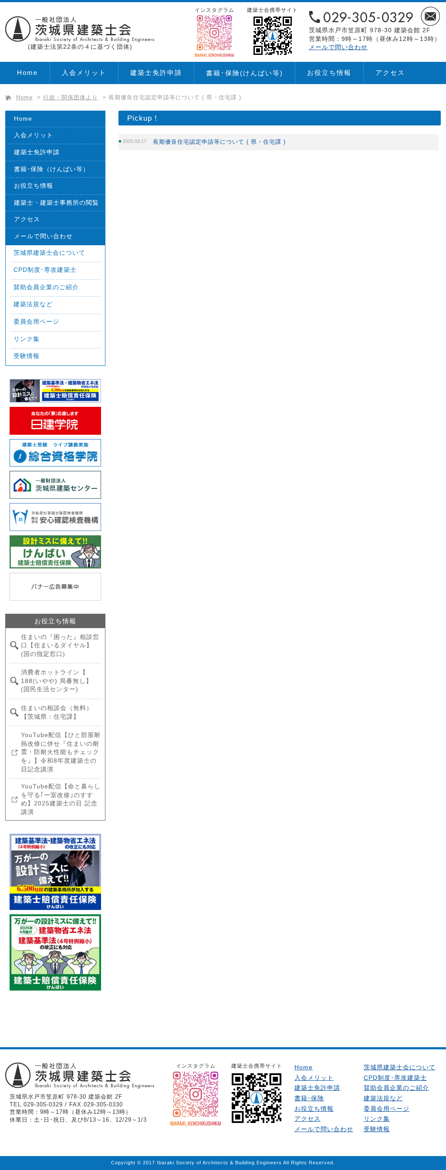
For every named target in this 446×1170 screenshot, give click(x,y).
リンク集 (27, 338)
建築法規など (33, 304)
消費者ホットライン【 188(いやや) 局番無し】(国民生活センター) (56, 681)
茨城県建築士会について (49, 252)
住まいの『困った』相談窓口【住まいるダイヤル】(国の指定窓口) (60, 645)
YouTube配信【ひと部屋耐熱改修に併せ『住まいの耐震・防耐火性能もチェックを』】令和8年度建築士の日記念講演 (61, 751)
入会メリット (84, 72)
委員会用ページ (36, 321)
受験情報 (27, 355)
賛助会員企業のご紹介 (46, 287)
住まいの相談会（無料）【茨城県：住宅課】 (57, 712)
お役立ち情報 (329, 72)
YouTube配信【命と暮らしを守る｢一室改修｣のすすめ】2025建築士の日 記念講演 (61, 799)
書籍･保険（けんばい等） (51, 169)
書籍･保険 (244, 73)
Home (27, 72)
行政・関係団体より (70, 98)
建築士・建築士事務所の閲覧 (56, 202)
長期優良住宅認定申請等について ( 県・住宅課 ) (219, 142)
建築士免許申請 (156, 72)
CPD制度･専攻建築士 (45, 269)
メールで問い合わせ (338, 47)
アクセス (390, 72)
